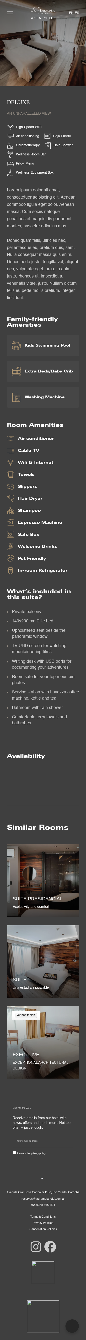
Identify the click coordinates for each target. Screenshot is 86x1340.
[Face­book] (50, 1247)
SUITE (20, 979)
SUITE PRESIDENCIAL (37, 898)
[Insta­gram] (36, 1247)
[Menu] (10, 13)
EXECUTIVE (26, 1054)
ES (77, 13)
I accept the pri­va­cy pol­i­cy (31, 1153)
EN (71, 13)
